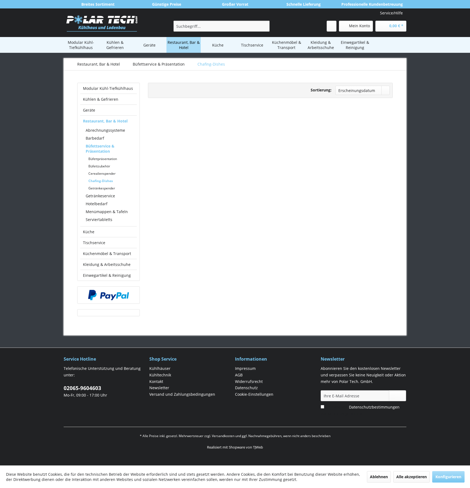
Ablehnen (379, 476)
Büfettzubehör (99, 166)
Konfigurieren (448, 476)
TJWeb (258, 447)
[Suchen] (264, 26)
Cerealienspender (102, 173)
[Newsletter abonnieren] (397, 395)
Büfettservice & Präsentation (100, 148)
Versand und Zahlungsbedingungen (182, 394)
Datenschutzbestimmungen (374, 407)
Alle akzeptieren (411, 476)
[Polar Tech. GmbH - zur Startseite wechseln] (101, 23)
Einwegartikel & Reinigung (107, 275)
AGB (239, 374)
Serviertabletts (99, 219)
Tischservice (94, 242)
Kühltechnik (160, 374)
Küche (88, 231)
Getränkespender (101, 188)
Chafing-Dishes (100, 181)
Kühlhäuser (160, 368)
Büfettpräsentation (102, 158)
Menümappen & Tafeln (107, 211)
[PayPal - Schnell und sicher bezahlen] (108, 295)
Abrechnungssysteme (105, 130)
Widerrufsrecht (249, 381)
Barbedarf (95, 138)
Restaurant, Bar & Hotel (105, 121)
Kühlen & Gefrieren (100, 99)
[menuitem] (222, 26)
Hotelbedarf (96, 203)
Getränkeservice (100, 195)
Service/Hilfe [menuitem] (391, 13)
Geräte (89, 110)
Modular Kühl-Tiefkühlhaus (108, 88)
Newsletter (159, 387)
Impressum (245, 368)
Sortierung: (321, 90)
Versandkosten (223, 436)
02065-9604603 (82, 388)
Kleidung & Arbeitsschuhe (107, 264)
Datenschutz (246, 387)
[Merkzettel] (331, 26)
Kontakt (156, 381)
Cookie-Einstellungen (254, 394)
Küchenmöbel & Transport (107, 253)
